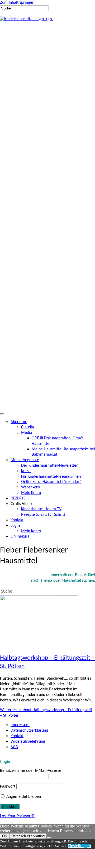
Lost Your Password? (17, 816)
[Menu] (2, 414)
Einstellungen (79, 846)
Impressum (20, 725)
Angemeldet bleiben (23, 797)
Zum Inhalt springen (17, 3)
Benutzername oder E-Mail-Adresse (30, 771)
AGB (14, 747)
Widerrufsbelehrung (28, 741)
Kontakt (17, 736)
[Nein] (49, 837)
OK (4, 836)
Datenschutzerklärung (29, 730)
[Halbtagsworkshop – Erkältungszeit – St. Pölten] (39, 646)
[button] (0, 14)
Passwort (7, 786)
